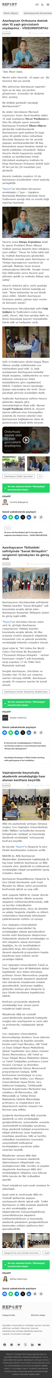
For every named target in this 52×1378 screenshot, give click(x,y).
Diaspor (6, 33)
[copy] (41, 517)
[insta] (11, 1344)
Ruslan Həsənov (18, 717)
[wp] (10, 517)
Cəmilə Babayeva (19, 502)
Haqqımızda (8, 1315)
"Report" (7, 621)
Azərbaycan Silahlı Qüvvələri (18, 476)
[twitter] (23, 517)
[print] (35, 517)
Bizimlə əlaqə (38, 1315)
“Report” (7, 188)
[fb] (4, 517)
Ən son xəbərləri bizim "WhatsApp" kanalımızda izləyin (26, 488)
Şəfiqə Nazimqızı (18, 1279)
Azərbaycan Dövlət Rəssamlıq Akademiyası (26, 691)
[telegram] (16, 517)
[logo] (9, 4)
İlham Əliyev (11, 13)
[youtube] (39, 1344)
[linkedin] (29, 517)
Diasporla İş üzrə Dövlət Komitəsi (21, 1253)
